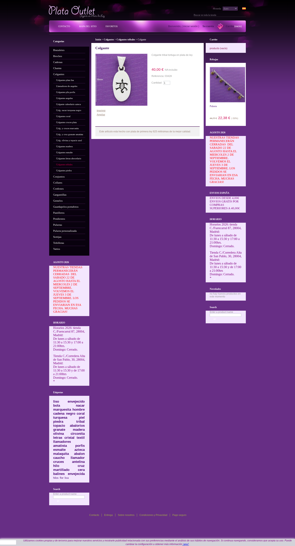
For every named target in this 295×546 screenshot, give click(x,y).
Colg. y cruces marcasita (67, 128)
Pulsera (213, 106)
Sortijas (57, 236)
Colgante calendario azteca (68, 104)
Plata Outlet (77, 11)
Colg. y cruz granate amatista (69, 134)
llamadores (62, 442)
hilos (56, 477)
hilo (56, 466)
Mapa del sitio (88, 26)
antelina (78, 462)
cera (81, 470)
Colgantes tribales (64, 164)
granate (59, 430)
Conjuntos (59, 176)
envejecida (76, 474)
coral (81, 413)
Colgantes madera (64, 146)
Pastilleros (58, 212)
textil (81, 438)
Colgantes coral (63, 116)
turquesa (60, 417)
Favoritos (112, 26)
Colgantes (58, 74)
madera (79, 430)
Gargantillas (59, 194)
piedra (58, 422)
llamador (78, 458)
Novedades (215, 289)
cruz (81, 466)
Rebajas (214, 59)
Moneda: (217, 8)
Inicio (98, 39)
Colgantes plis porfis (65, 92)
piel (82, 417)
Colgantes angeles (64, 98)
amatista (60, 446)
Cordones (58, 188)
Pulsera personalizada (65, 230)
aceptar (8, 542)
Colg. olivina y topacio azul (69, 140)
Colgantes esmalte (64, 152)
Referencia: (158, 76)
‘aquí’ (185, 544)
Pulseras (57, 224)
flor (61, 477)
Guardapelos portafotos (65, 206)
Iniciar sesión (190, 26)
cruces (58, 462)
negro (70, 413)
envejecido (76, 401)
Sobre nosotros (126, 515)
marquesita (62, 409)
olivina (58, 434)
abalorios (77, 426)
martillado (61, 470)
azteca (79, 450)
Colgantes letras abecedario (68, 158)
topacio (59, 426)
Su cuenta (208, 26)
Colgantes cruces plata (66, 122)
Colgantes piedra (64, 170)
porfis (80, 446)
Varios (56, 248)
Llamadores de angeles (66, 86)
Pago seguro (179, 515)
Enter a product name (65, 494)
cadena (58, 413)
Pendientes (59, 218)
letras (57, 438)
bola (56, 405)
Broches (57, 56)
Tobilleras (58, 242)
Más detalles (163, 61)
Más (105, 123)
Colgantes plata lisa (65, 80)
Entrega (108, 515)
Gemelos (58, 200)
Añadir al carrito (163, 90)
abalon (79, 454)
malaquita (61, 454)
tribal (80, 422)
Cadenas (57, 62)
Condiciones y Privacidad (153, 515)
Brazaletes (58, 50)
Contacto (64, 26)
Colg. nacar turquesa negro (68, 110)
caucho (59, 458)
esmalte (59, 450)
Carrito (230, 26)
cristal (69, 438)
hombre (78, 409)
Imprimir (101, 110)
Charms (57, 68)
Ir (244, 15)
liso (56, 401)
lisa (67, 477)
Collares (57, 182)
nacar (80, 405)
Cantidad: (157, 82)
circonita (78, 434)
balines (59, 474)
